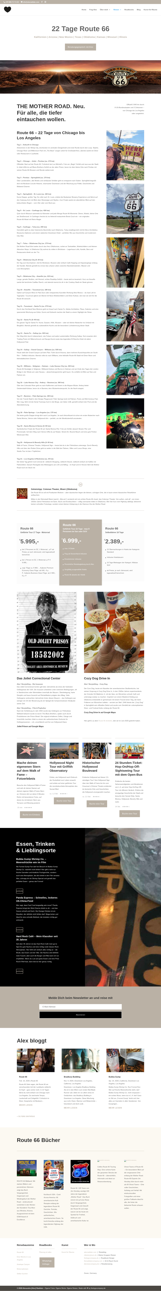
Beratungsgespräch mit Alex (80, 47)
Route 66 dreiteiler (105, 721)
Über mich (104, 10)
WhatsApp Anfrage (47, 1262)
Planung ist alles (45, 1252)
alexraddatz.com (90, 1252)
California (67, 1084)
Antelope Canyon (23, 1264)
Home (84, 10)
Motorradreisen (22, 1269)
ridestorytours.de (90, 1255)
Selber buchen (22, 1274)
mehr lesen (25, 1105)
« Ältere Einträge (26, 1116)
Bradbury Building (72, 1077)
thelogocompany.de (91, 1258)
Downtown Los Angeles (83, 1081)
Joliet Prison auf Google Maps (30, 726)
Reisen (116, 10)
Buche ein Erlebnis (31, 815)
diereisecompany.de (91, 1264)
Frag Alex (93, 10)
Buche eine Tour (64, 801)
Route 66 (23, 1077)
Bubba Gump (115, 1077)
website (19, 891)
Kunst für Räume (150, 10)
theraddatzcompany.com (93, 1261)
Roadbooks (129, 10)
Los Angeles (76, 1084)
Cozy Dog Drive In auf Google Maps (100, 712)
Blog (139, 10)
